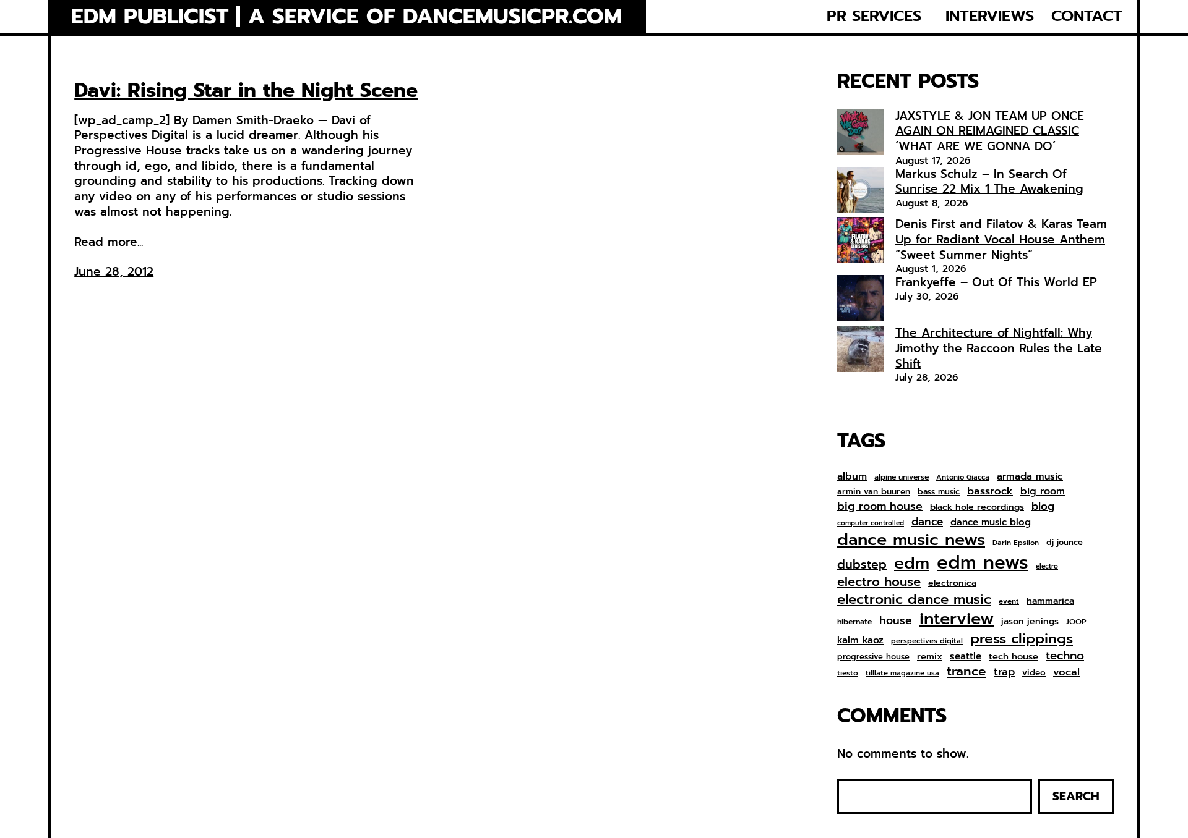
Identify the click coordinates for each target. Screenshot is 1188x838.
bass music (939, 492)
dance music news (911, 540)
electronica (952, 583)
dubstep (862, 564)
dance (927, 521)
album (852, 476)
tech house (1013, 656)
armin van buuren (873, 491)
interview (956, 619)
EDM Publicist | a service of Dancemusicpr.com (346, 17)
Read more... (108, 242)
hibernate (854, 622)
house (895, 621)
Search (1076, 796)
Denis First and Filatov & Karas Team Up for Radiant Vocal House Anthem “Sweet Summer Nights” (1001, 239)
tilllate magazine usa (902, 673)
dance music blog (990, 523)
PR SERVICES (874, 16)
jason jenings (1030, 621)
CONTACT (1086, 16)
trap (1004, 672)
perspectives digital (927, 641)
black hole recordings (977, 507)
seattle (965, 656)
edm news (982, 562)
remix (929, 656)
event (1009, 601)
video (1034, 673)
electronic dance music (914, 600)
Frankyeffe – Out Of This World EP (996, 282)
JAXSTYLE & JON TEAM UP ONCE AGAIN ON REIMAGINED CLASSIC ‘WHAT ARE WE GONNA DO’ (989, 131)
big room (1042, 491)
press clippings (1021, 639)
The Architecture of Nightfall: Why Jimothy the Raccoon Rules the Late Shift (998, 348)
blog (1042, 507)
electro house (879, 582)
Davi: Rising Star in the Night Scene (246, 91)
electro (1047, 566)
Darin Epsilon (1015, 543)
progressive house (873, 657)
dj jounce (1064, 543)
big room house (880, 506)
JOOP (1076, 622)
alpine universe (901, 478)
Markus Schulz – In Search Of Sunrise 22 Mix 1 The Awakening (989, 181)
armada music (1030, 476)
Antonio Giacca (962, 477)
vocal (1066, 672)
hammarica (1050, 601)
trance (966, 672)
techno (1065, 655)
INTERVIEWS (989, 16)
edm (911, 562)
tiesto (847, 674)
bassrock (990, 491)
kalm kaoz (860, 640)
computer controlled (870, 523)
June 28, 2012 (113, 272)
